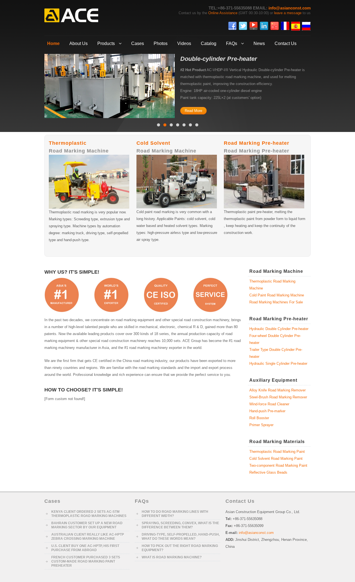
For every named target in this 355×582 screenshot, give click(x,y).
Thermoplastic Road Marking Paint (277, 451)
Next (315, 85)
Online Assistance (222, 13)
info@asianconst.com (289, 8)
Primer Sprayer (261, 425)
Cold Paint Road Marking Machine (276, 295)
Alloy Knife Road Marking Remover (277, 390)
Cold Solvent (153, 143)
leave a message (287, 13)
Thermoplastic (68, 143)
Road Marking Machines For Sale (276, 302)
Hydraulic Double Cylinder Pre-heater (278, 329)
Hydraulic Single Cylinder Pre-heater (278, 363)
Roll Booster (259, 418)
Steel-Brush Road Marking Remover (278, 397)
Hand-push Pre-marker (267, 411)
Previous (40, 85)
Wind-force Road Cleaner (269, 404)
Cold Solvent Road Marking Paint (276, 458)
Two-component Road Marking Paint (278, 465)
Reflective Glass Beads (268, 472)
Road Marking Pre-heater (256, 143)
